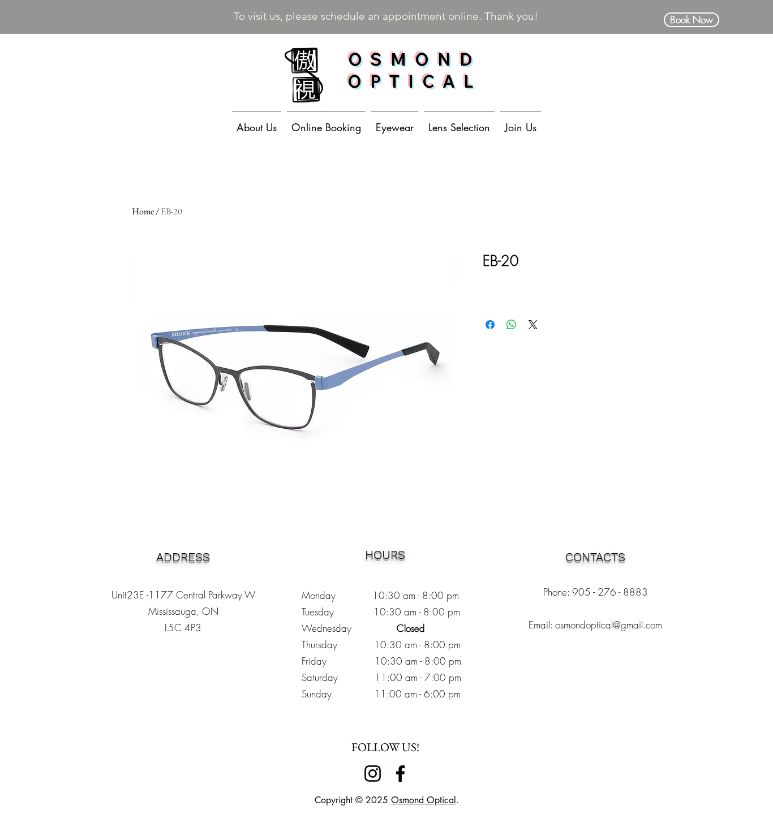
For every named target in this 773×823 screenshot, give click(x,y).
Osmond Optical (423, 800)
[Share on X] (533, 324)
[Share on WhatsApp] (511, 324)
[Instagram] (373, 773)
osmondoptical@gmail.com (608, 624)
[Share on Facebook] (490, 324)
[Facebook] (400, 773)
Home (143, 211)
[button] (394, 122)
